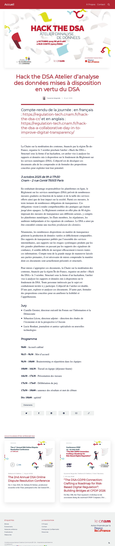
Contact (101, 4)
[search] (109, 4)
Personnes (45, 532)
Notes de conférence (10, 529)
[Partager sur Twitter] (26, 413)
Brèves (6, 524)
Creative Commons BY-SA (27, 542)
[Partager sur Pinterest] (63, 413)
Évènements (28, 405)
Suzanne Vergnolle (53, 98)
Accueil (9, 4)
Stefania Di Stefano (15, 473)
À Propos (90, 4)
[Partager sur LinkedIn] (51, 413)
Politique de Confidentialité (50, 529)
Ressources (7, 535)
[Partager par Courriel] (76, 413)
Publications (8, 532)
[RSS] (109, 543)
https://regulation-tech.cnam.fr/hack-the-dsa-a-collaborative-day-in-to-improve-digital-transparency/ (54, 128)
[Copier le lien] (88, 413)
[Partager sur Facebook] (38, 413)
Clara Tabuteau (98, 473)
